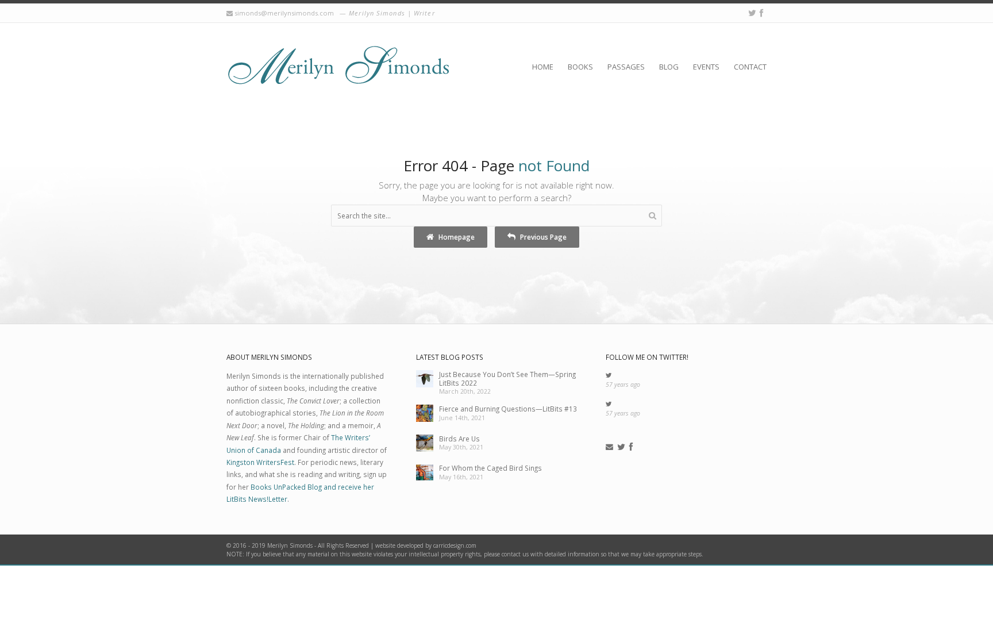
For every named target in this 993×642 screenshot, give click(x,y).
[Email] (609, 447)
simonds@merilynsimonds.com (284, 13)
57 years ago (623, 384)
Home (542, 66)
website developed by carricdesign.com (425, 545)
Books (580, 66)
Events (706, 66)
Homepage (456, 236)
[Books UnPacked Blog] (338, 66)
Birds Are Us (459, 438)
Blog (669, 66)
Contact (750, 66)
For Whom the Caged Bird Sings (490, 467)
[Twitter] (752, 13)
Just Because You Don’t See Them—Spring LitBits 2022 (507, 378)
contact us (515, 554)
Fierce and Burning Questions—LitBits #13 (508, 408)
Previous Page (542, 236)
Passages (626, 66)
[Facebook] (761, 13)
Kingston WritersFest (260, 462)
